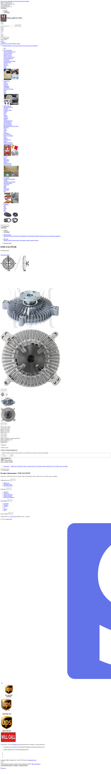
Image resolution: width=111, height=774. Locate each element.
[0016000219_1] (31, 358)
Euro (5, 10)
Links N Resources (8, 494)
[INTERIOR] (11, 203)
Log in (2, 41)
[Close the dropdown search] (19, 25)
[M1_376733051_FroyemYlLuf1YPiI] (15, 263)
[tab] (36, 466)
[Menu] (2, 23)
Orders (18, 43)
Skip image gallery (5, 255)
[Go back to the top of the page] (2, 762)
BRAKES (53, 236)
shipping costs (16, 744)
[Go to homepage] (12, 21)
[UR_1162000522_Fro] (31, 308)
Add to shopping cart (5, 458)
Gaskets (28, 240)
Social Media (4, 500)
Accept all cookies (23, 765)
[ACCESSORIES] (11, 79)
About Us (6, 492)
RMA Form (6, 483)
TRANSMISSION (22, 236)
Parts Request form (8, 485)
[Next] (5, 390)
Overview (3, 43)
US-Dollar (6, 12)
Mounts (36, 240)
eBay (5, 510)
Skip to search (14, 1)
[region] (55, 349)
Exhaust (14, 240)
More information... (36, 764)
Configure (16, 765)
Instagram (6, 505)
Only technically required (6, 765)
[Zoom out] (2, 427)
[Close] (1, 767)
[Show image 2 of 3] (2, 392)
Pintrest (5, 509)
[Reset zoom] (5, 427)
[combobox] (8, 26)
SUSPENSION (31, 236)
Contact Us (6, 493)
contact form (9, 519)
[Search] (16, 25)
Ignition (24, 240)
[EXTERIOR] (11, 104)
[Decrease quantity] (3, 455)
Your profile (9, 43)
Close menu (6, 38)
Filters (17, 240)
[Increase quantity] (11, 455)
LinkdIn (5, 506)
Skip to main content (6, 1)
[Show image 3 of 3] (4, 392)
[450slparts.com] (4, 49)
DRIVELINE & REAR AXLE (42, 236)
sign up (3, 42)
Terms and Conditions (9, 497)
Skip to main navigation (23, 1)
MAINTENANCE (8, 236)
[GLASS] (11, 176)
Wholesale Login (8, 484)
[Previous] (2, 390)
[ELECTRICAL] (11, 155)
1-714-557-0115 (13, 516)
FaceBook (6, 503)
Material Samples (8, 496)
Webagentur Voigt (32, 760)
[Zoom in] (8, 427)
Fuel (20, 240)
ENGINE (15, 236)
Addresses (14, 43)
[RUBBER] (11, 222)
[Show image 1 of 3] (1, 392)
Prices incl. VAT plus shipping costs (9, 450)
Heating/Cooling (8, 240)
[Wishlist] (1, 33)
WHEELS (58, 236)
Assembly (32, 240)
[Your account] (2, 35)
